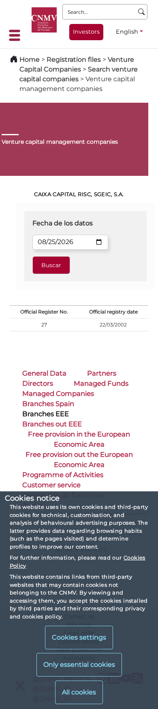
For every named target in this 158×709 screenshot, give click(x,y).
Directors (37, 383)
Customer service (51, 485)
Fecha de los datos (62, 223)
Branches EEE (45, 414)
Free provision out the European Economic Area (79, 459)
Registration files (74, 59)
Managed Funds (101, 383)
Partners (101, 373)
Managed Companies (58, 393)
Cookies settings (79, 637)
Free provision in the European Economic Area (79, 439)
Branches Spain (48, 404)
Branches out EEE (52, 424)
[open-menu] (17, 35)
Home (29, 59)
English (127, 31)
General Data (44, 373)
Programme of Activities (62, 475)
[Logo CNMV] (44, 20)
